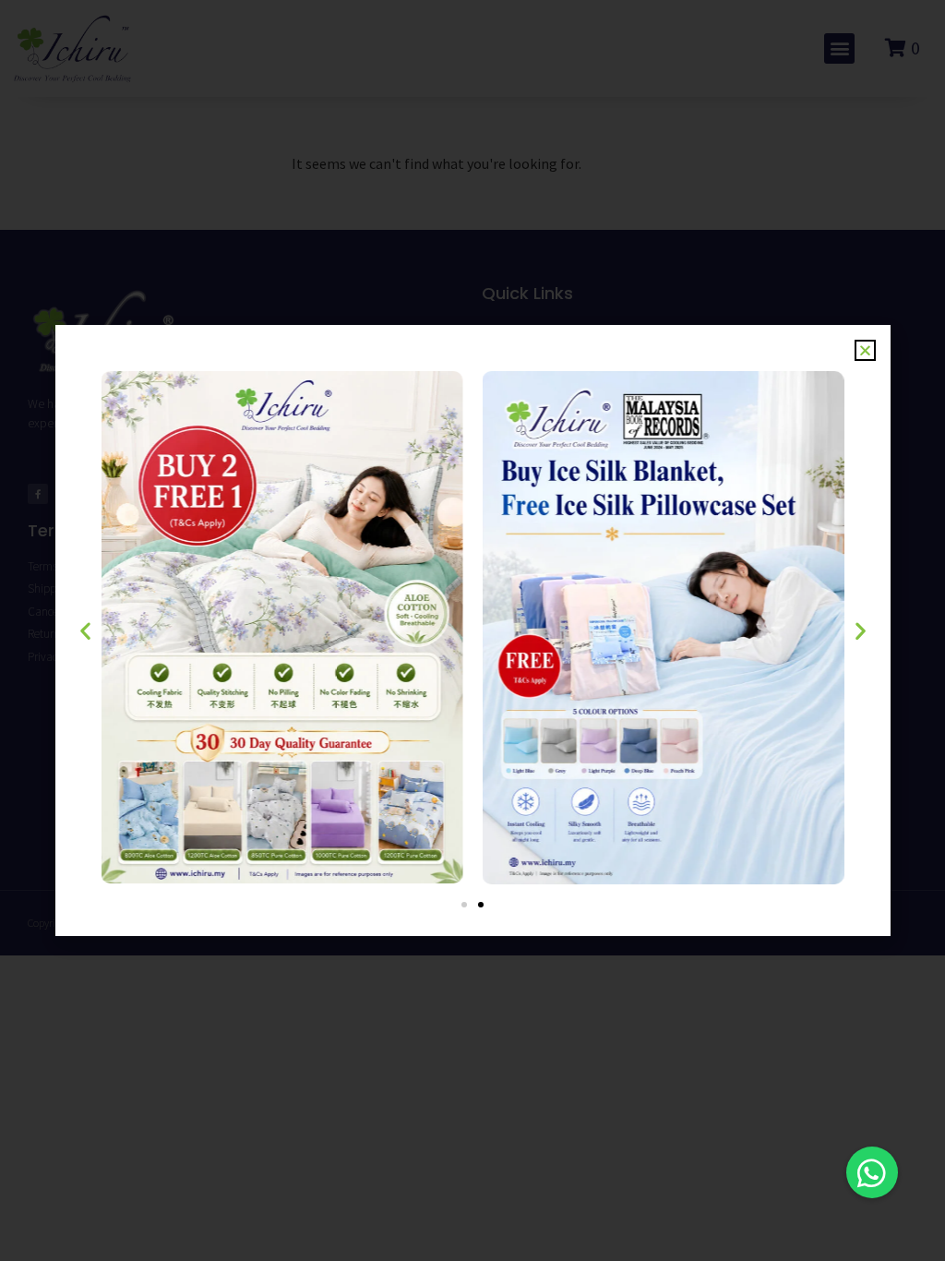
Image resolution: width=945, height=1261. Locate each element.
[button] (872, 1172)
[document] (472, 630)
